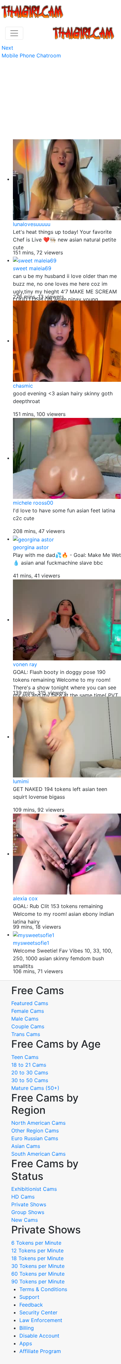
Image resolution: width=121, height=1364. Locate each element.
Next (7, 47)
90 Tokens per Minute (38, 1281)
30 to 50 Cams (29, 1080)
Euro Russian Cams (34, 1138)
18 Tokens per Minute (37, 1258)
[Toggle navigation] (14, 33)
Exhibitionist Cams (34, 1189)
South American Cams (38, 1154)
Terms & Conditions (43, 1289)
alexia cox (25, 898)
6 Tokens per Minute (36, 1243)
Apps (25, 1343)
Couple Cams (27, 1026)
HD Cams (23, 1196)
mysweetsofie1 (31, 943)
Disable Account (39, 1335)
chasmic (23, 385)
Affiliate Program (41, 1351)
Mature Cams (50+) (35, 1088)
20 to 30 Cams (29, 1072)
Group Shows (27, 1212)
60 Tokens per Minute (38, 1273)
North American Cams (38, 1123)
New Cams (24, 1220)
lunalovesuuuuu (31, 224)
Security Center (38, 1312)
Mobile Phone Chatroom (31, 55)
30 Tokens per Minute (38, 1266)
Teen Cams (24, 1057)
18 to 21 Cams (28, 1065)
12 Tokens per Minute (37, 1250)
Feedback (31, 1304)
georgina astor (31, 547)
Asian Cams (25, 1146)
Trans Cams (25, 1034)
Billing (26, 1328)
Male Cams (24, 1018)
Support (29, 1297)
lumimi (21, 781)
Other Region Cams (35, 1130)
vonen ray (25, 664)
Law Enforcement (40, 1320)
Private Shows (28, 1204)
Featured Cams (29, 1003)
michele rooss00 (33, 502)
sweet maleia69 (32, 268)
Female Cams (27, 1011)
